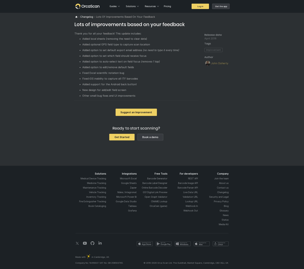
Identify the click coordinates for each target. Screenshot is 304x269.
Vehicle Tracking (97, 192)
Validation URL (190, 196)
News (226, 215)
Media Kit (224, 224)
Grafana (132, 210)
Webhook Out (190, 210)
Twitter (77, 243)
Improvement (213, 49)
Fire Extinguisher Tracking (92, 201)
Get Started (121, 137)
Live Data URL (190, 192)
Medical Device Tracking (93, 178)
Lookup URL (191, 201)
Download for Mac (202, 243)
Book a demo (150, 137)
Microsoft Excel (128, 178)
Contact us (223, 187)
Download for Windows (183, 243)
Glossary (224, 210)
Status (225, 219)
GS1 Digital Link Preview (155, 192)
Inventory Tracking (96, 196)
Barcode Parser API (188, 187)
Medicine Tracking (96, 183)
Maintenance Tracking (94, 187)
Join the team (221, 178)
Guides (113, 6)
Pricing (167, 6)
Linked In (100, 243)
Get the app (221, 6)
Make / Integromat (127, 192)
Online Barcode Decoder (154, 187)
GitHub (92, 243)
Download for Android (164, 243)
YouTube (85, 243)
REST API (193, 178)
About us (224, 183)
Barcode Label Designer (154, 183)
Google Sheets (129, 183)
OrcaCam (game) (158, 206)
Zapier (133, 187)
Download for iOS (145, 243)
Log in (200, 6)
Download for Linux (221, 243)
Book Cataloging (97, 206)
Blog (226, 206)
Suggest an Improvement (136, 112)
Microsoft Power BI (126, 196)
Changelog (223, 192)
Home (81, 6)
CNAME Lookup (159, 201)
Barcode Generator (157, 178)
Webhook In (192, 206)
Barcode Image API (188, 183)
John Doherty (219, 63)
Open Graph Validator (156, 196)
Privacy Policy (221, 201)
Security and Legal (219, 196)
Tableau (132, 206)
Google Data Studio (126, 201)
